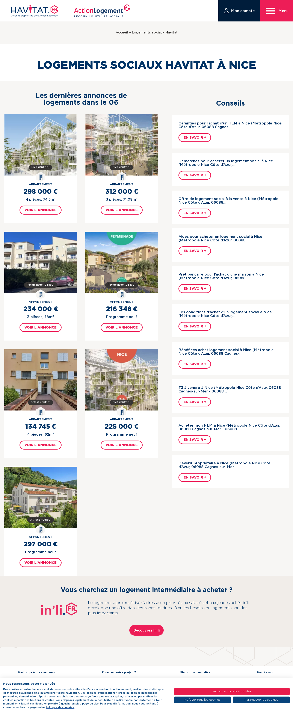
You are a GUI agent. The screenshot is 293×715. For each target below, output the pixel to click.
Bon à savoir (266, 672)
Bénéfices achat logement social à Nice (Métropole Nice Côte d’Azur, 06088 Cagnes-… (226, 351)
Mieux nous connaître (195, 672)
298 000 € (41, 192)
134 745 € (40, 427)
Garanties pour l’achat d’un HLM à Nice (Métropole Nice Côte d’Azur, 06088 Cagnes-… (230, 125)
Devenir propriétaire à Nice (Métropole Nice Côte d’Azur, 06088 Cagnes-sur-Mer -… (224, 465)
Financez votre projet (117, 672)
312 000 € (121, 192)
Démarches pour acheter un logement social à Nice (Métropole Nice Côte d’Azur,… (225, 163)
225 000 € (122, 427)
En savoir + (194, 137)
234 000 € (40, 309)
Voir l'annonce (40, 210)
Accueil (122, 32)
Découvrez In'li (146, 630)
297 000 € (40, 544)
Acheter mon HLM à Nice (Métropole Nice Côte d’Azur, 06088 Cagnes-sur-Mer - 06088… (229, 427)
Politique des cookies (60, 707)
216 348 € (121, 309)
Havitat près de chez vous (36, 672)
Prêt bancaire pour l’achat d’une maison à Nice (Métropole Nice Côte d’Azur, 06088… (221, 276)
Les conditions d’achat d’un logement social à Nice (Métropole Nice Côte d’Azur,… (225, 314)
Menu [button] (283, 11)
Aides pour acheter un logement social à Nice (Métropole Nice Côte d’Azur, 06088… (220, 238)
